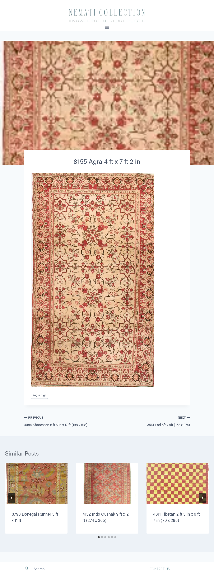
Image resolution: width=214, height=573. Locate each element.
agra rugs (39, 395)
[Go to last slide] (11, 498)
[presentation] (36, 483)
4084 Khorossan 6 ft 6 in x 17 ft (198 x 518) (55, 421)
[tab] (99, 537)
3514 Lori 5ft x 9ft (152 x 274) (168, 421)
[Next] (202, 498)
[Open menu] (107, 27)
